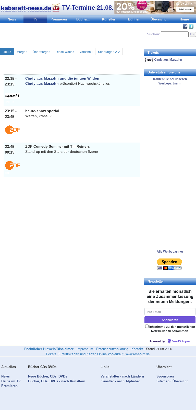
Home (184, 19)
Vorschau (86, 51)
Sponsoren (165, 376)
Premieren (59, 19)
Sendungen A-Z (109, 51)
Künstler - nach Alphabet (120, 381)
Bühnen (134, 19)
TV (35, 19)
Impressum (85, 348)
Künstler (108, 19)
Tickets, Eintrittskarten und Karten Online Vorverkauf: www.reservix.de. (98, 353)
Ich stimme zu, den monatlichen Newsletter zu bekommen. (172, 328)
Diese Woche (65, 51)
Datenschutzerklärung (112, 348)
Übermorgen (41, 51)
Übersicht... (160, 19)
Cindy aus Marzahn (42, 83)
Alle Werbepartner (170, 251)
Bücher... (83, 19)
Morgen (22, 51)
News (12, 19)
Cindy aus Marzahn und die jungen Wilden (62, 78)
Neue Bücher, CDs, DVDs (47, 376)
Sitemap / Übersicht (172, 381)
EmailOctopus (181, 341)
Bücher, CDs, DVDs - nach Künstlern (56, 381)
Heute (7, 51)
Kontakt (137, 348)
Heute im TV (11, 381)
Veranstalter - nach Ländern (122, 376)
